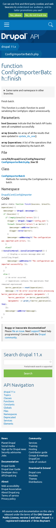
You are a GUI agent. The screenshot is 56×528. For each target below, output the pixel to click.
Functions (9, 401)
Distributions (35, 482)
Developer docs (9, 472)
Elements (8, 423)
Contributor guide (38, 452)
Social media (8, 446)
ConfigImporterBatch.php (22, 54)
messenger (30, 211)
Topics (7, 395)
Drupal (45, 517)
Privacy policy (8, 498)
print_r (27, 301)
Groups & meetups (38, 455)
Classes (8, 398)
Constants (9, 404)
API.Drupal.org (8, 475)
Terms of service (10, 495)
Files (6, 411)
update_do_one (27, 136)
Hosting (33, 449)
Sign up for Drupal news (13, 449)
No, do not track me (35, 15)
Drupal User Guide (10, 469)
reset (27, 288)
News (4, 438)
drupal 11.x (8, 46)
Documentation (10, 461)
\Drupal (20, 211)
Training (33, 446)
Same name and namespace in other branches (24, 92)
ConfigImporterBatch (13, 176)
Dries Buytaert (42, 520)
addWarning (25, 237)
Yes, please (15, 15)
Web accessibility (10, 486)
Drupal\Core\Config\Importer (16, 194)
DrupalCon (34, 458)
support (35, 331)
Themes (33, 478)
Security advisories (11, 452)
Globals (8, 407)
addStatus (24, 261)
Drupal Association (11, 489)
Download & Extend (40, 468)
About (4, 481)
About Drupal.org (10, 492)
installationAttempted (31, 251)
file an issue (18, 331)
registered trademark (18, 520)
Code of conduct (37, 462)
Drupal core (35, 472)
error (21, 231)
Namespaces (10, 414)
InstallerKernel (11, 251)
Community (35, 438)
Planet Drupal (8, 443)
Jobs (3, 455)
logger (30, 221)
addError (26, 228)
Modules (33, 475)
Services (8, 420)
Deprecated (10, 417)
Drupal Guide (8, 466)
